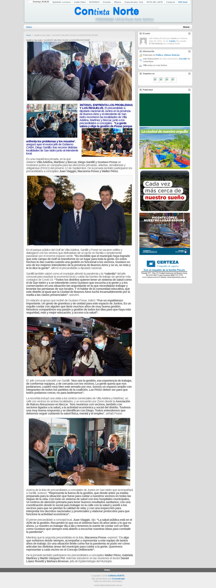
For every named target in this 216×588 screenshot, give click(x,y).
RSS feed (182, 2)
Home (29, 27)
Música (117, 2)
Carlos (172, 41)
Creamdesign (118, 579)
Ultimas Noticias (172, 55)
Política (159, 55)
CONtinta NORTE (116, 576)
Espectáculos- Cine (134, 2)
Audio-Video (80, 2)
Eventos (107, 2)
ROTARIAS (94, 2)
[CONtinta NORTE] (114, 15)
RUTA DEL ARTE (155, 2)
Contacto (170, 2)
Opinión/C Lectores (61, 2)
